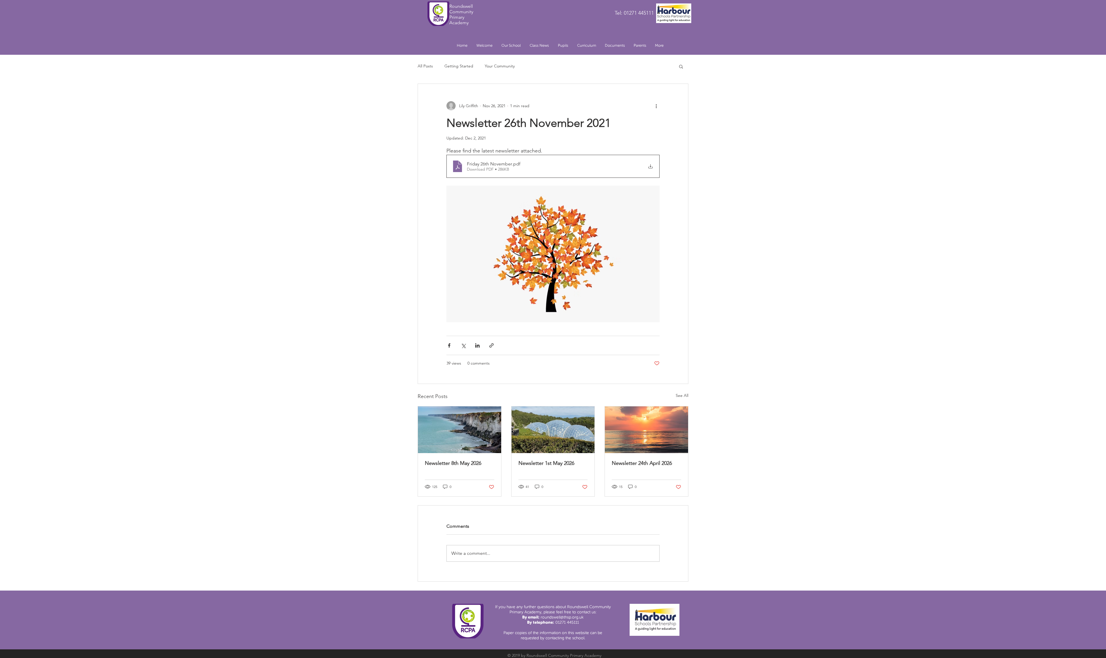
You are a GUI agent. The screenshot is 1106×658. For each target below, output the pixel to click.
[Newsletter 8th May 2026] (459, 429)
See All (682, 395)
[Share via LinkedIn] (477, 345)
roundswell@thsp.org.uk (562, 617)
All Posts (425, 66)
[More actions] (656, 105)
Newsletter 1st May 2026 (546, 463)
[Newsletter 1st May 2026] (553, 429)
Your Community (500, 66)
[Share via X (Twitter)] (463, 345)
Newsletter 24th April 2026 (642, 463)
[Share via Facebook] (449, 345)
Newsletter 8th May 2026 (453, 463)
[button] (511, 45)
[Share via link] (491, 345)
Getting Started (458, 66)
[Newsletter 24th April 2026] (646, 429)
